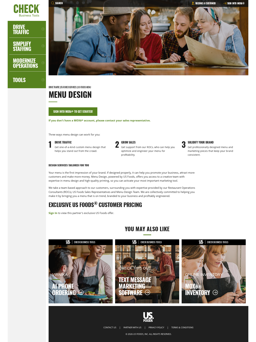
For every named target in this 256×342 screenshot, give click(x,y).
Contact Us (109, 328)
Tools (19, 79)
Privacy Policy (156, 328)
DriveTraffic (21, 29)
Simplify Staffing (22, 46)
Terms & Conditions (182, 328)
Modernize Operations (25, 63)
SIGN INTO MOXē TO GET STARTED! (73, 111)
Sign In (53, 213)
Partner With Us (132, 328)
